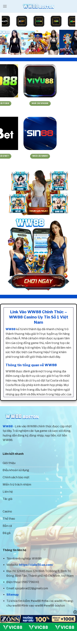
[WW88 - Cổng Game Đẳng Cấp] (38, 6)
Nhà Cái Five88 (19, 103)
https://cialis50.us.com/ (36, 565)
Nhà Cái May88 (58, 156)
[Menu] (5, 6)
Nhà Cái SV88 (19, 156)
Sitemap (12, 594)
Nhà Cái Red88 (58, 103)
